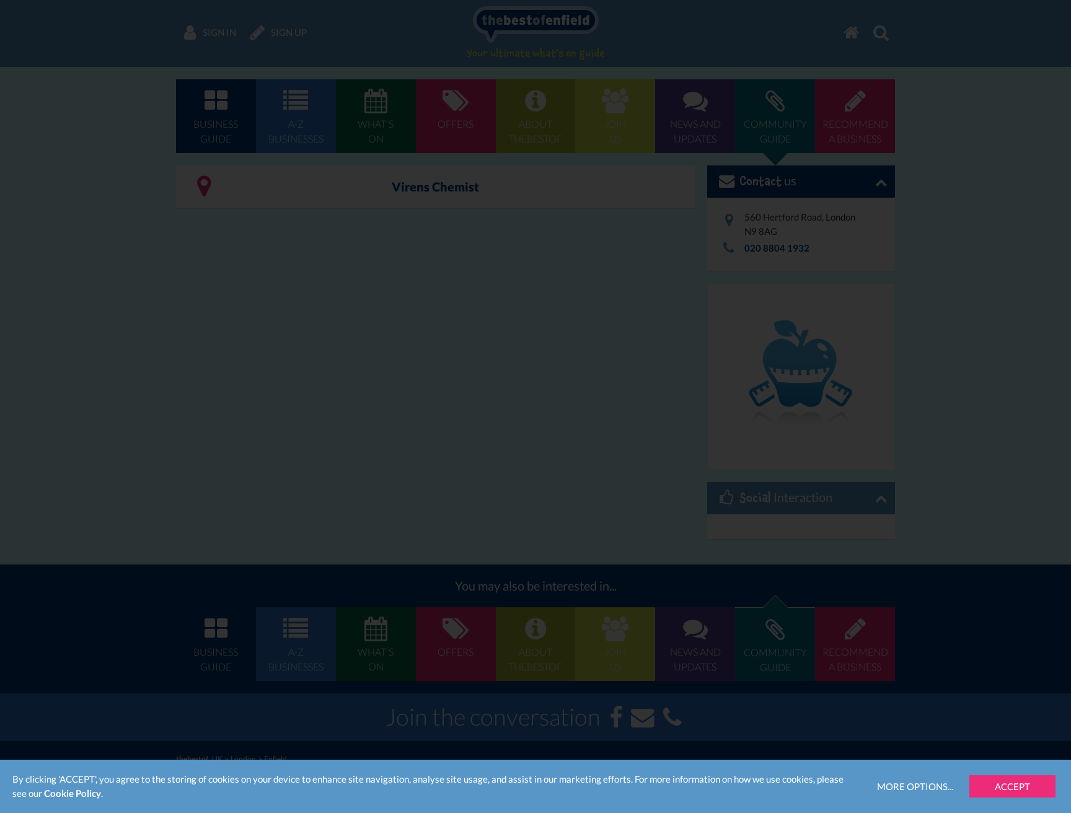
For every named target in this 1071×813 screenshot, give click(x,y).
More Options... (915, 786)
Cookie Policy (72, 793)
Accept (1012, 786)
